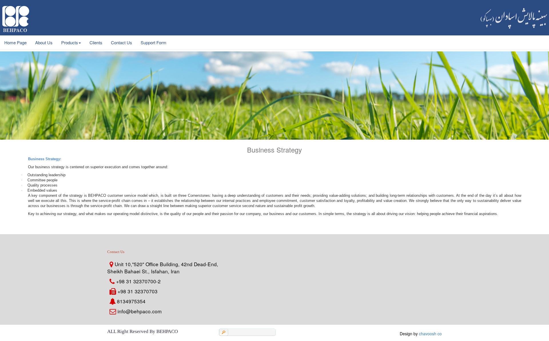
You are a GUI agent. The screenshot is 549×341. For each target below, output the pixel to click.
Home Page (15, 42)
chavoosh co (430, 333)
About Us (44, 42)
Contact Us (121, 42)
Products (69, 42)
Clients (95, 42)
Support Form (153, 42)
